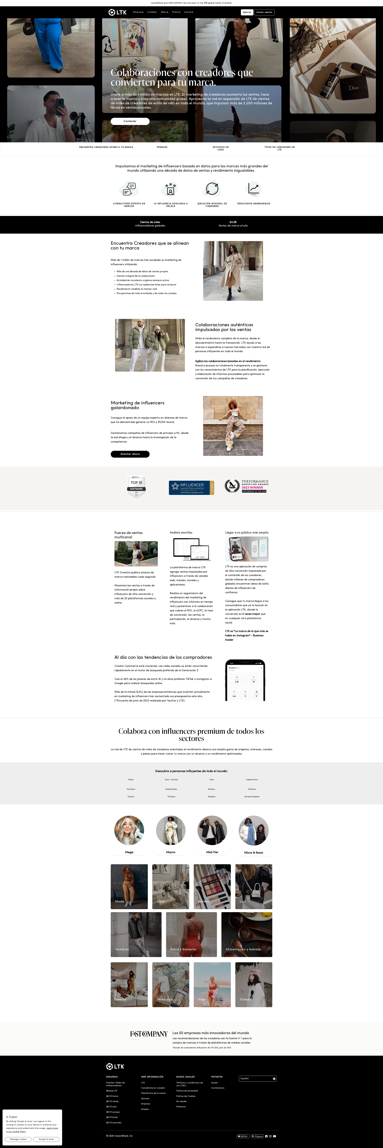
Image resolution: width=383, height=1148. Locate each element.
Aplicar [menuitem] (247, 12)
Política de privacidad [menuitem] (187, 1091)
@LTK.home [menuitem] (112, 1096)
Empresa (138, 12)
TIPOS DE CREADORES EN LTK (280, 148)
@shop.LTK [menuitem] (111, 1091)
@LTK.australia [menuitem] (114, 1123)
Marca (164, 12)
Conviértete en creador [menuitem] (153, 1088)
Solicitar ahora (130, 454)
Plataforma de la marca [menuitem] (153, 1093)
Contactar (130, 121)
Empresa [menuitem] (145, 1104)
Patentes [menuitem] (181, 1107)
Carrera (188, 12)
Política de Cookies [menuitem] (186, 1096)
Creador (152, 12)
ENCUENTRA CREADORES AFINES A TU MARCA (106, 147)
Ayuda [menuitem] (214, 1083)
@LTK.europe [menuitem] (113, 1112)
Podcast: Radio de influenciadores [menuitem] (115, 1084)
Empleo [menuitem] (145, 1109)
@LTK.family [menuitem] (112, 1101)
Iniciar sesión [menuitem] (264, 12)
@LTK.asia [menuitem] (111, 1107)
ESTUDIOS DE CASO (221, 148)
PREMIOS (162, 147)
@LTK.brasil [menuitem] (112, 1117)
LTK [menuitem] (143, 1083)
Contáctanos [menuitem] (217, 1088)
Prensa (176, 12)
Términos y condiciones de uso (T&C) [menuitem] (189, 1084)
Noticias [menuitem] (145, 1099)
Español (245, 1079)
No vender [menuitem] (181, 1101)
